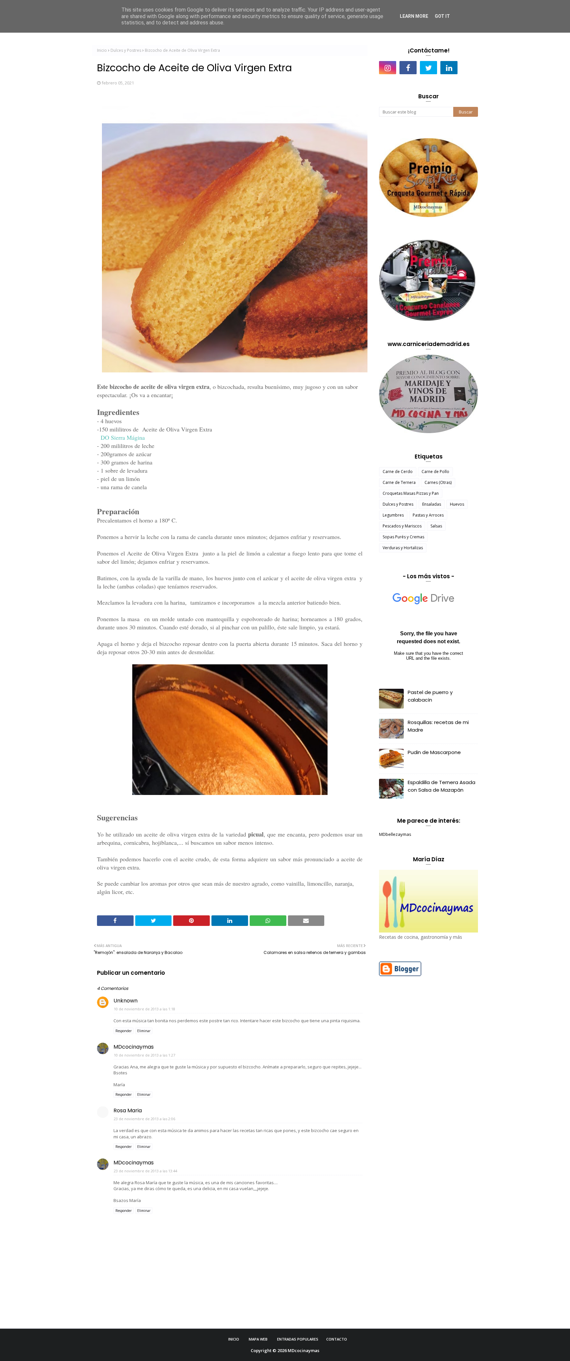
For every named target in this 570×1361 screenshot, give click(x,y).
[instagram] (387, 67)
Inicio (102, 50)
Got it (442, 16)
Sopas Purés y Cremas (403, 537)
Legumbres (393, 515)
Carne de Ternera (399, 482)
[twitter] (428, 67)
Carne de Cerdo (398, 471)
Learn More (414, 16)
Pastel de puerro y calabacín (430, 696)
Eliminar (143, 1031)
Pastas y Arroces (428, 515)
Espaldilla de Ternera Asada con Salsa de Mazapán (441, 786)
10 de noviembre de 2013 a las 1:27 (144, 1055)
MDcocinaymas (133, 1047)
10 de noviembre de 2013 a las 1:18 (144, 1008)
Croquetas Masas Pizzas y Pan (411, 493)
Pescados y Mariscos (402, 526)
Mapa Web (258, 1339)
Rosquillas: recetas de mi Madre (438, 726)
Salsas (436, 526)
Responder (123, 1031)
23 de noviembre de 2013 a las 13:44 (145, 1170)
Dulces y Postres (126, 50)
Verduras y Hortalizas (403, 548)
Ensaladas (431, 504)
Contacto (336, 1339)
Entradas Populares (297, 1339)
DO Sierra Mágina (123, 437)
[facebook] (408, 67)
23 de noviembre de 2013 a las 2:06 (144, 1118)
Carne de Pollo (435, 471)
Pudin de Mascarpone (434, 752)
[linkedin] (449, 67)
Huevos (457, 504)
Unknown (125, 1000)
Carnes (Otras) (438, 482)
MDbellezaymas (395, 834)
